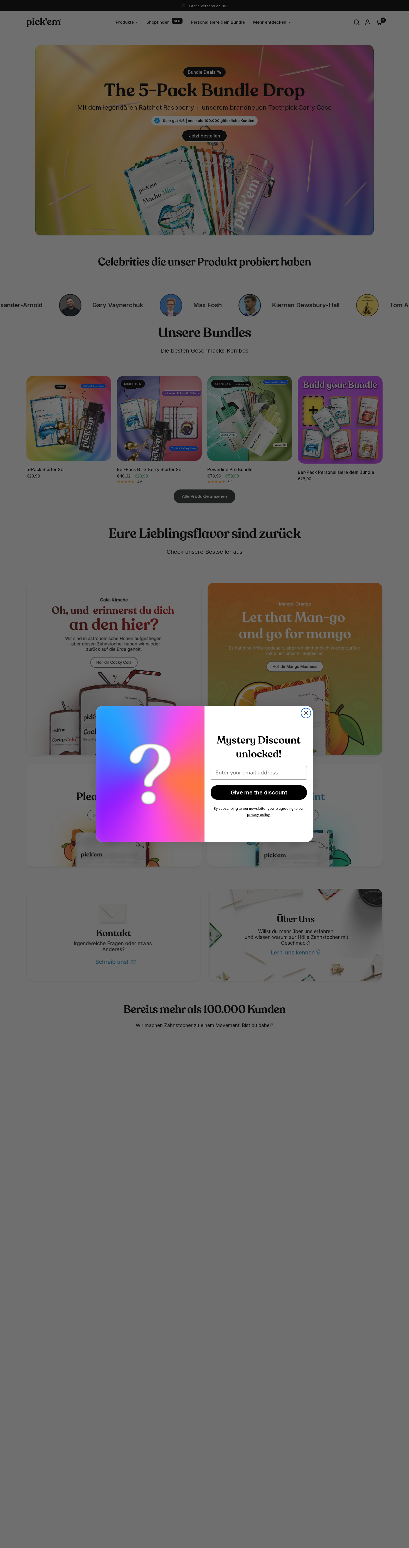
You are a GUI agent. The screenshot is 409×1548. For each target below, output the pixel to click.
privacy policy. (258, 815)
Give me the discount (259, 792)
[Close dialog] (306, 713)
